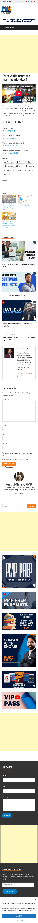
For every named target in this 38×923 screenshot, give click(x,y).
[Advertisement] (19, 54)
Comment (6, 399)
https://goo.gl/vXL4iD (9, 138)
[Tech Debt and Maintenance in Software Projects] (19, 311)
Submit (7, 815)
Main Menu (10, 27)
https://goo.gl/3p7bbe (9, 145)
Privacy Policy (19, 920)
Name (5, 425)
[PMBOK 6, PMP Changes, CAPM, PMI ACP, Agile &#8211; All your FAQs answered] (9, 199)
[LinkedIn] (29, 1)
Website (5, 443)
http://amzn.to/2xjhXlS (10, 153)
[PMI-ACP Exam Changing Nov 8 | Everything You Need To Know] (9, 216)
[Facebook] (31, 1)
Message (6, 797)
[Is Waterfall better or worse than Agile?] (25, 199)
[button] (35, 899)
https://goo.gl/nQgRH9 (10, 131)
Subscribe (10, 891)
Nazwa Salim (19, 492)
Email (5, 434)
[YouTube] (26, 1)
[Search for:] (19, 506)
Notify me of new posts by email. (17, 459)
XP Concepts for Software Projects (15, 295)
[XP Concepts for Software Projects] (19, 283)
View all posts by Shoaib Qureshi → (24, 374)
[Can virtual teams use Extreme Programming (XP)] (19, 252)
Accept (19, 916)
